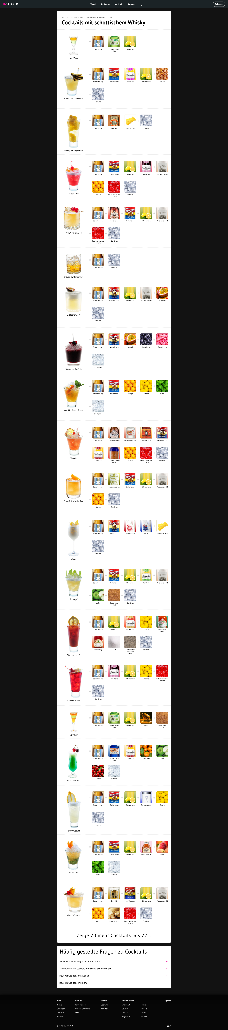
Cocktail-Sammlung (78, 17)
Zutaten (131, 4)
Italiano (144, 1017)
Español (125, 1013)
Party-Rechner (80, 1005)
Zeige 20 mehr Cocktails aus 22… (114, 935)
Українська (145, 1009)
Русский (144, 1013)
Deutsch (125, 1009)
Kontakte (104, 1009)
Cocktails (119, 4)
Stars (77, 1013)
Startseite (65, 17)
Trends (93, 4)
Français (144, 1005)
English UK (126, 1005)
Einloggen (219, 4)
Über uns (104, 1005)
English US (126, 1017)
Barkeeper (105, 4)
